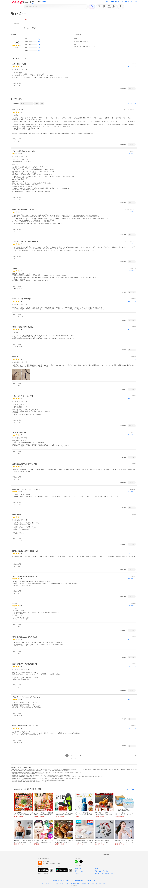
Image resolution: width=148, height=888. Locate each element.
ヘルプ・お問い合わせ (92, 883)
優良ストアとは (79, 871)
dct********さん (132, 605)
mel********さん (132, 699)
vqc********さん (132, 578)
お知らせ (77, 873)
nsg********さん (132, 398)
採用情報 (84, 883)
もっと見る (130, 789)
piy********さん (132, 153)
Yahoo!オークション (80, 880)
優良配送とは (98, 868)
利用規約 (67, 883)
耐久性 (37, 103)
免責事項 (79, 883)
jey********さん (132, 112)
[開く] (16, 374)
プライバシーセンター (58, 883)
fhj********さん (132, 244)
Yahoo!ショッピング (58, 880)
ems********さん (132, 517)
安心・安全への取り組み (101, 871)
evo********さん (132, 211)
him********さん (132, 66)
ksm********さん (132, 639)
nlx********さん (132, 728)
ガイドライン (73, 883)
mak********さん (132, 359)
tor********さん (132, 466)
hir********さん (132, 553)
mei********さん (132, 301)
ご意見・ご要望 (102, 883)
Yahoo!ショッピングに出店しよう (124, 1)
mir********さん (132, 270)
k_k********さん (132, 491)
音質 (42, 103)
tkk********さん (132, 666)
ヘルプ (135, 1)
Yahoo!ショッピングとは (81, 868)
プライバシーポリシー (47, 883)
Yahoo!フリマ (91, 880)
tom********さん (132, 329)
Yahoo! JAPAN (110, 1)
